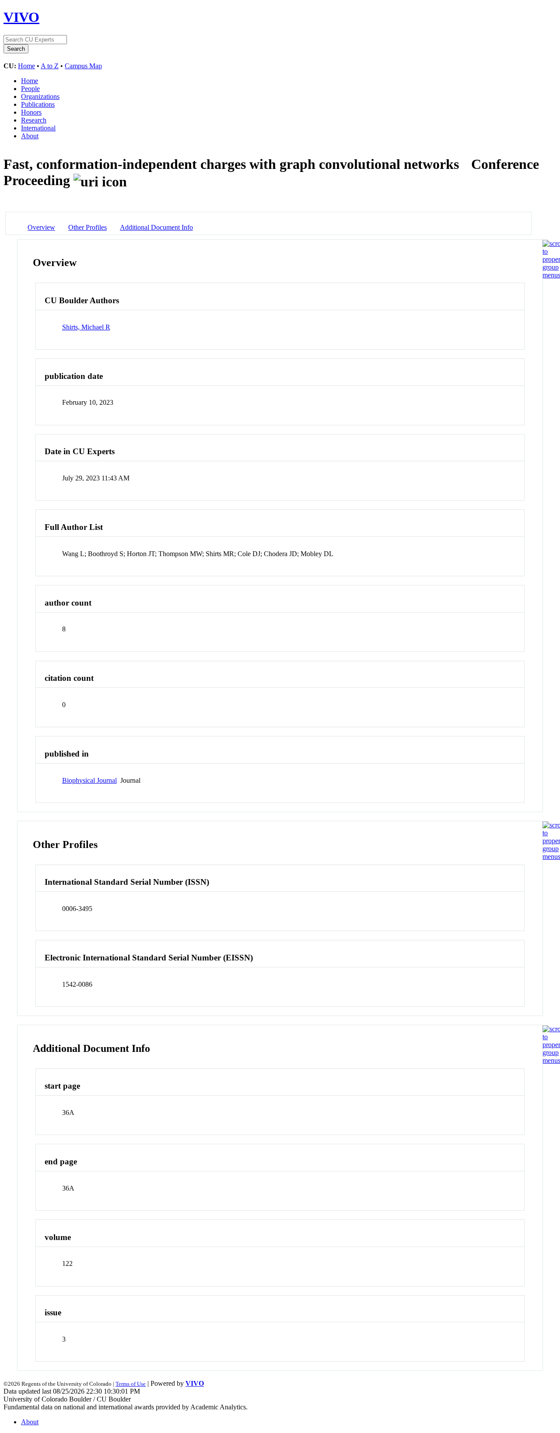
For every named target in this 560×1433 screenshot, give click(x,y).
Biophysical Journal (89, 780)
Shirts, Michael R (86, 327)
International (38, 128)
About (29, 136)
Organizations (40, 96)
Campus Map (83, 66)
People (30, 88)
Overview (41, 227)
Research (33, 120)
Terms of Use (131, 1383)
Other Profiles (87, 227)
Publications (38, 104)
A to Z (50, 66)
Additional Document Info (156, 227)
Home (26, 66)
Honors (31, 112)
